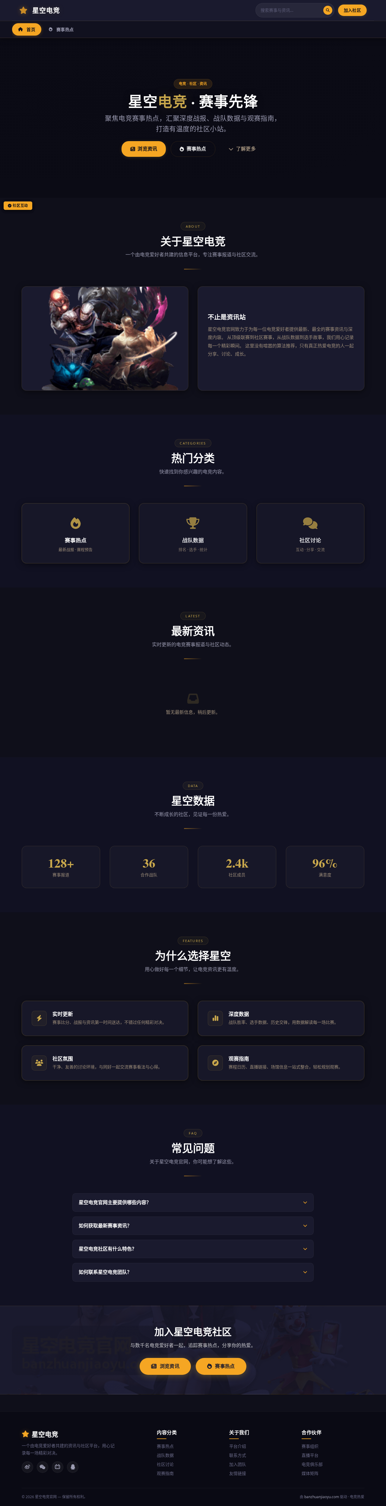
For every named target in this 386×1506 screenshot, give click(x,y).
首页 (31, 29)
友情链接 (237, 1473)
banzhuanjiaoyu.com (321, 1496)
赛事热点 (65, 29)
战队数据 (165, 1455)
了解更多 (246, 148)
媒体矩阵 (310, 1473)
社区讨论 (165, 1464)
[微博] (27, 1467)
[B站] (57, 1467)
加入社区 (352, 10)
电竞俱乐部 (312, 1464)
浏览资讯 (147, 148)
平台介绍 (237, 1446)
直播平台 (310, 1455)
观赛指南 (165, 1473)
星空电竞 (46, 10)
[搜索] (327, 10)
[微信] (42, 1467)
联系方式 (237, 1455)
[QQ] (72, 1467)
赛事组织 (310, 1446)
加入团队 (237, 1464)
